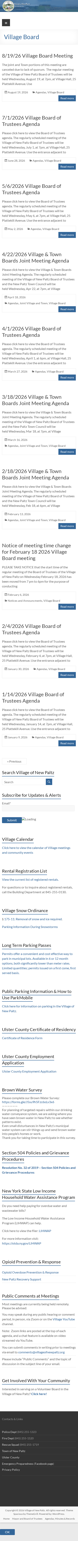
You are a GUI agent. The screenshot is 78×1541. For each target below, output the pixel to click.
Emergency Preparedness (17, 1463)
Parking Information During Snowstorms (30, 927)
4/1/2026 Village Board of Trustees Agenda (31, 331)
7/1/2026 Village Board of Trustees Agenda (31, 120)
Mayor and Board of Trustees (27, 1518)
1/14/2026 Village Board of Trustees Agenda (33, 697)
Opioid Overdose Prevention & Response (30, 1272)
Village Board (55, 92)
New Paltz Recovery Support (21, 1279)
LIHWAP (45, 1231)
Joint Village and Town (34, 303)
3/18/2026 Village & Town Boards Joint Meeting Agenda (35, 400)
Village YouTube (64, 1319)
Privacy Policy (11, 1469)
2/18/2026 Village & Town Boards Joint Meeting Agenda (35, 474)
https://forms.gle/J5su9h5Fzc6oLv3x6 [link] (28, 1102)
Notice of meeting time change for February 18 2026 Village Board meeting (36, 551)
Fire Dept (8, 1438)
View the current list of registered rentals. (30, 879)
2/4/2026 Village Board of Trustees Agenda (31, 629)
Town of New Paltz (13, 1451)
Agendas (41, 92)
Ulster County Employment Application (29, 1071)
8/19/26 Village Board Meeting (37, 55)
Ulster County (10, 1457)
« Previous (14, 761)
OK (7, 1532)
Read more (67, 98)
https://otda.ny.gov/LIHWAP (21, 1243)
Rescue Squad (10, 1444)
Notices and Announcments (25, 600)
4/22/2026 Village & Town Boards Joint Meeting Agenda (35, 257)
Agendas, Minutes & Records (60, 1518)
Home (6, 1518)
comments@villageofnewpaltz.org (41, 1352)
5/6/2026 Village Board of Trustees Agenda (31, 189)
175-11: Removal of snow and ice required (33, 919)
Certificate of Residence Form (22, 1038)
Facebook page (44, 1463)
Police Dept (9, 1432)
